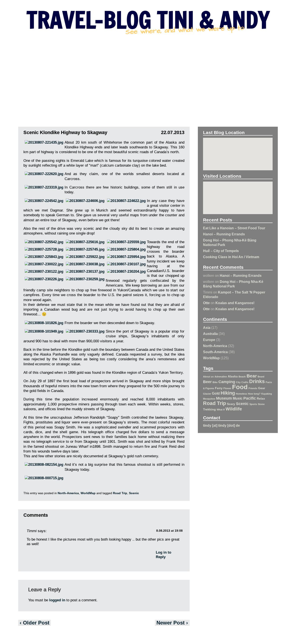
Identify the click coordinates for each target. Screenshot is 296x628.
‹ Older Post (34, 623)
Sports (253, 404)
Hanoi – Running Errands (224, 234)
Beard (261, 376)
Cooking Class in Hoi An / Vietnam (231, 257)
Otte (206, 303)
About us (208, 376)
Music (237, 398)
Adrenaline (221, 376)
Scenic (242, 404)
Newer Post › (172, 623)
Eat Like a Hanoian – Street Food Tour (234, 228)
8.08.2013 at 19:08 (169, 530)
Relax (261, 398)
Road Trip (214, 403)
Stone (261, 404)
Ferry (219, 388)
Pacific (249, 398)
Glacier (207, 393)
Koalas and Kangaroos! (234, 303)
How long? (254, 393)
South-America (215, 352)
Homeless (241, 393)
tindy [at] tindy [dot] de (221, 425)
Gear (261, 388)
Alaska (233, 376)
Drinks (257, 381)
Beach (242, 376)
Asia (206, 328)
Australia (210, 334)
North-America (215, 346)
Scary (231, 404)
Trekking (209, 409)
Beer (207, 382)
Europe (209, 340)
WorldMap (211, 358)
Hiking (228, 393)
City (238, 382)
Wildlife (234, 408)
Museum (224, 398)
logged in (57, 600)
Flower (227, 388)
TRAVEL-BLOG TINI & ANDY (148, 20)
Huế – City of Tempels (221, 251)
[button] (238, 152)
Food (240, 386)
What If (221, 409)
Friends (253, 388)
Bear (252, 375)
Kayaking (266, 393)
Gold (216, 393)
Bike (215, 382)
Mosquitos (209, 398)
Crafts (244, 382)
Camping (226, 382)
